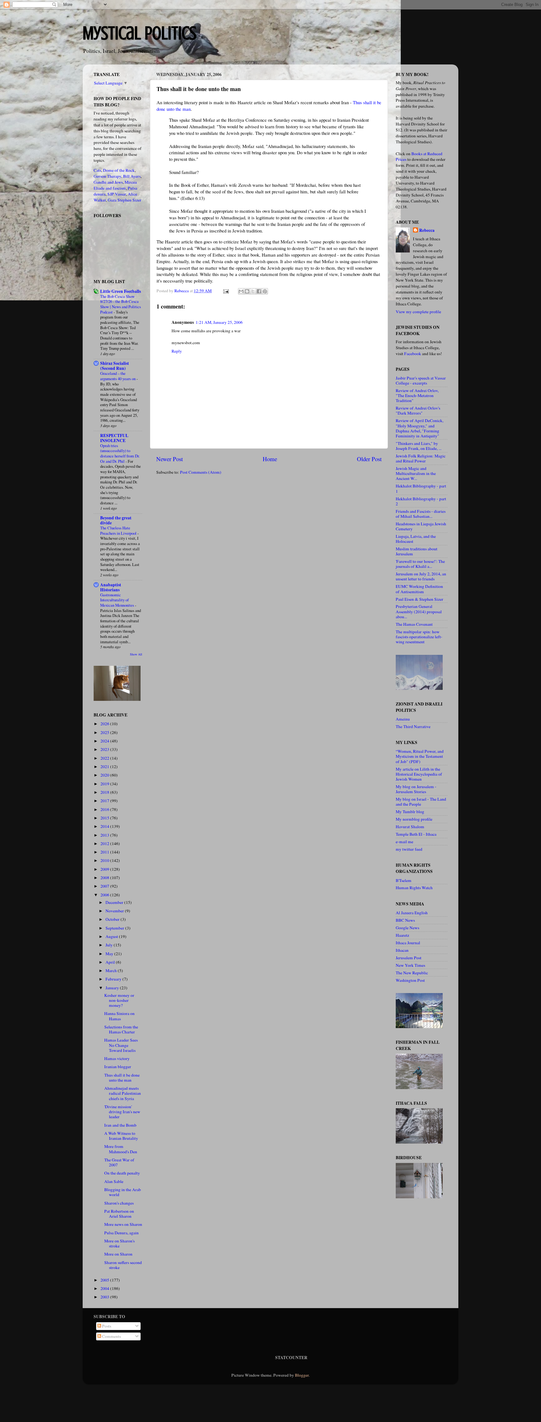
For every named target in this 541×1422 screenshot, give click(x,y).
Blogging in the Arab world (122, 1192)
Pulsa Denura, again (121, 1233)
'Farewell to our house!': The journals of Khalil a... (420, 563)
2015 (105, 818)
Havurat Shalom (410, 826)
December (115, 902)
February (114, 979)
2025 (105, 732)
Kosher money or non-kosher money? (119, 1000)
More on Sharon (118, 1254)
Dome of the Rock (119, 170)
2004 (105, 1288)
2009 (105, 869)
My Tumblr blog (410, 811)
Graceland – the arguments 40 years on (118, 375)
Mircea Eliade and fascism (115, 185)
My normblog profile (414, 819)
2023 (105, 749)
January (113, 988)
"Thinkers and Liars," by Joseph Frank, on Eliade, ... (418, 446)
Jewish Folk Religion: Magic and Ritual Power (421, 458)
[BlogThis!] (247, 291)
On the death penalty (122, 1173)
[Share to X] (253, 291)
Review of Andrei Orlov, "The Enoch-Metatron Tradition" (417, 395)
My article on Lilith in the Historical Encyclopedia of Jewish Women (419, 774)
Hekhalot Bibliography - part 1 (421, 488)
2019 (105, 784)
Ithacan (402, 950)
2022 (105, 758)
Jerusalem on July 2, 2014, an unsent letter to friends (421, 576)
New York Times (410, 965)
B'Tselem (403, 880)
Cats (97, 170)
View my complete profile (418, 311)
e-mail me (404, 841)
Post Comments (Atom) (200, 472)
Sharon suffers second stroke (123, 1265)
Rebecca (427, 230)
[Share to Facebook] (259, 291)
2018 (105, 792)
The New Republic (412, 973)
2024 (105, 741)
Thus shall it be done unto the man (122, 1077)
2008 (105, 877)
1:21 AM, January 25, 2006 (219, 322)
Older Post (369, 459)
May (110, 953)
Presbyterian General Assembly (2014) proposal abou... (419, 611)
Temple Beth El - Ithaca (416, 834)
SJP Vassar (116, 194)
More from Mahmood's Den (120, 1149)
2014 (105, 826)
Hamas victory (117, 1058)
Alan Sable (113, 1181)
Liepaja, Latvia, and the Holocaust (416, 538)
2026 (105, 723)
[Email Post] (225, 290)
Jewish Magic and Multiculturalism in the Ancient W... (416, 473)
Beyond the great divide (115, 520)
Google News (407, 927)
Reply (177, 351)
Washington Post (410, 980)
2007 (105, 886)
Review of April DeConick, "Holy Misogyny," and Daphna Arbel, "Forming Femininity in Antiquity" (419, 428)
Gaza (112, 200)
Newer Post (169, 459)
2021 (105, 766)
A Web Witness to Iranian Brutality (121, 1135)
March (112, 970)
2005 (105, 1280)
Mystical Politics (139, 33)
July (110, 945)
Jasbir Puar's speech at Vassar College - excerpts (421, 380)
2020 (105, 775)
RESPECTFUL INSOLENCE (114, 438)
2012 (105, 843)
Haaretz (402, 935)
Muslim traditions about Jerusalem (416, 551)
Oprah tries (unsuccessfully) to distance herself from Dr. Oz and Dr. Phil (120, 453)
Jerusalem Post (408, 958)
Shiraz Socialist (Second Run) (114, 365)
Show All (136, 654)
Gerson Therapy (107, 176)
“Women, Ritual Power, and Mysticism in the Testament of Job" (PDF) (420, 756)
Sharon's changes (119, 1203)
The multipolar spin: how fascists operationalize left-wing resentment (419, 637)
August (112, 936)
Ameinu (403, 719)
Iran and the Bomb (120, 1125)
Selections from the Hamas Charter (121, 1029)
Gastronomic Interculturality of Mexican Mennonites (117, 600)
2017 (105, 800)
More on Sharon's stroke (119, 1243)
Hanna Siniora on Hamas (119, 1016)
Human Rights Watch (414, 887)
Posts (106, 1326)
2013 (105, 835)
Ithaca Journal (408, 942)
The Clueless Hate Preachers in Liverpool (118, 530)
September (115, 928)
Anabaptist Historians (110, 587)
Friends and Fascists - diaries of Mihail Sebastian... (421, 513)
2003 (105, 1297)
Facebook (412, 353)
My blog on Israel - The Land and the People (421, 801)
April (111, 962)
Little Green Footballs (120, 291)
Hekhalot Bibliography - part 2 (421, 501)
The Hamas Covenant (414, 624)
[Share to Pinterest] (265, 291)
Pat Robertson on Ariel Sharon (119, 1213)
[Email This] (241, 291)
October (113, 919)
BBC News (405, 920)
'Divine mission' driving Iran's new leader (122, 1111)
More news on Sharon (123, 1224)
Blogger (302, 1375)
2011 (105, 852)
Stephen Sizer (129, 200)
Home (270, 459)
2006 (105, 895)
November (115, 911)
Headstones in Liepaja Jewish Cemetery (421, 526)
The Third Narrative (413, 726)
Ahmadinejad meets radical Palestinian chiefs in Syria (122, 1093)
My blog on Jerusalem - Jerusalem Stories (416, 789)
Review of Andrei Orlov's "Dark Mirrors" (418, 410)
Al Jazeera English (412, 912)
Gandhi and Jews (108, 182)
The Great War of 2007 (119, 1162)
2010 (105, 860)
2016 (105, 809)
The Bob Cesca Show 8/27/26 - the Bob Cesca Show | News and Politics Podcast (120, 304)
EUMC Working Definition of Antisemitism (419, 589)
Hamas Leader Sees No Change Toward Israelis (121, 1045)
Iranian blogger (117, 1066)
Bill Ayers (132, 176)
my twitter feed (409, 849)
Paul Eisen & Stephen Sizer (419, 599)
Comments (111, 1336)
